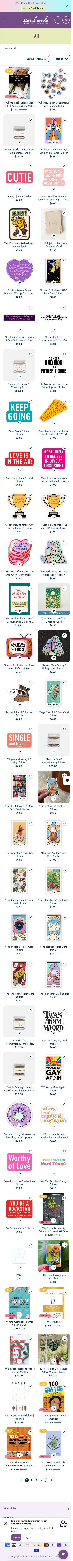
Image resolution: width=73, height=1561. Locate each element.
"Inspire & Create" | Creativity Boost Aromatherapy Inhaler (19, 386)
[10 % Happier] (54, 1303)
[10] (54, 1349)
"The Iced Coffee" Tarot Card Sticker (54, 854)
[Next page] (51, 1480)
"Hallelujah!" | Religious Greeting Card (53, 245)
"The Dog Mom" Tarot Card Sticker (19, 854)
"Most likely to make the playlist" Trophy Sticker (53, 526)
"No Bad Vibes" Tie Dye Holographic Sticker (53, 573)
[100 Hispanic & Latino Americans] (54, 1396)
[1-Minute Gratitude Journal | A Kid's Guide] (19, 1303)
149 (46, 1480)
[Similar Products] (30, 72)
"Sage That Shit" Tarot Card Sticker (54, 714)
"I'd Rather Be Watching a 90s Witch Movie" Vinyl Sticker (19, 339)
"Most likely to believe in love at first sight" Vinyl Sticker (54, 479)
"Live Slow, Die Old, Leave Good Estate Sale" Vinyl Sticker (54, 432)
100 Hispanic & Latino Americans (53, 1417)
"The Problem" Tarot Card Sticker (19, 948)
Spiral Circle (35, 1556)
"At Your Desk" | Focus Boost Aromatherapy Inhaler (19, 151)
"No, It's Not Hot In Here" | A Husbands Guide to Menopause (19, 620)
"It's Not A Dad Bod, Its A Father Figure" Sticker (53, 386)
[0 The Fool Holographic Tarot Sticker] (54, 1256)
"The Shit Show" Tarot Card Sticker (19, 995)
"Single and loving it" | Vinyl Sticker (19, 761)
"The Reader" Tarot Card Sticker (53, 948)
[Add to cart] (19, 95)
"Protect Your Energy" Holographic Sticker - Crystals (54, 667)
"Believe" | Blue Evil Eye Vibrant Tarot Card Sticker (54, 151)
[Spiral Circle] (35, 20)
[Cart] (66, 20)
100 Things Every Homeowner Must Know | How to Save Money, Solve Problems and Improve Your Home (19, 1464)
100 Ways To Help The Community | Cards (53, 1464)
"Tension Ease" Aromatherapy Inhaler (54, 761)
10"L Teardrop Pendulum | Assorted (19, 1417)
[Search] (57, 20)
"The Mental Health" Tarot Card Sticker (19, 901)
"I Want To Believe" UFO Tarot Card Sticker (53, 292)
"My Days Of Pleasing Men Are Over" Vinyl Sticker (19, 573)
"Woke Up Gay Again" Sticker (53, 1089)
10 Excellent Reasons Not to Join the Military (19, 1370)
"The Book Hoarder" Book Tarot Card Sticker (19, 807)
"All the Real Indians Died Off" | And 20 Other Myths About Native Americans (19, 104)
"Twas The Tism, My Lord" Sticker (53, 1042)
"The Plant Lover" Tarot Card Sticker (53, 901)
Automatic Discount (33, 8)
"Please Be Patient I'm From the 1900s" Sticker (19, 667)
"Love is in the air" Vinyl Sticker (19, 479)
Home (6, 48)
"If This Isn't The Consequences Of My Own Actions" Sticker (54, 339)
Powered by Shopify (53, 1556)
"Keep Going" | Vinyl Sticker (19, 432)
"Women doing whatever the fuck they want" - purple (19, 1136)
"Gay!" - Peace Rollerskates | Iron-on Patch (19, 245)
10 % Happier (53, 1321)
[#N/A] (19, 1256)
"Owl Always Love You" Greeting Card (54, 620)
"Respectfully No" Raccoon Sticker (19, 714)
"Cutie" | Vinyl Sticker (19, 196)
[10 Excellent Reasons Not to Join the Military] (19, 1349)
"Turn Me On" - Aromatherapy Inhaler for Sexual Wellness (19, 1042)
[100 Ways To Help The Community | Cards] (54, 1443)
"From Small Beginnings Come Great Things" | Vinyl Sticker (53, 198)
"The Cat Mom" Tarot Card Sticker (53, 807)
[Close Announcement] (67, 6)
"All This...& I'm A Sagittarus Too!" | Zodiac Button (53, 104)
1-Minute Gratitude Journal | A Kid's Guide (19, 1323)
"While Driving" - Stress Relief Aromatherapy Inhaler (19, 1089)
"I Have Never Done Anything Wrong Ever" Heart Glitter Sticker (19, 292)
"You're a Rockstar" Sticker (19, 1228)
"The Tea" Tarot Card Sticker (53, 993)
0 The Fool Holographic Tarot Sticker (54, 1277)
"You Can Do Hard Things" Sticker (54, 1183)
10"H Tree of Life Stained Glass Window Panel (54, 1370)
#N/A (19, 1275)
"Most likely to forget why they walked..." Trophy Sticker (19, 526)
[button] (5, 20)
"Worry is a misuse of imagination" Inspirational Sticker (54, 1136)
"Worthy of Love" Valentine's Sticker (19, 1183)
